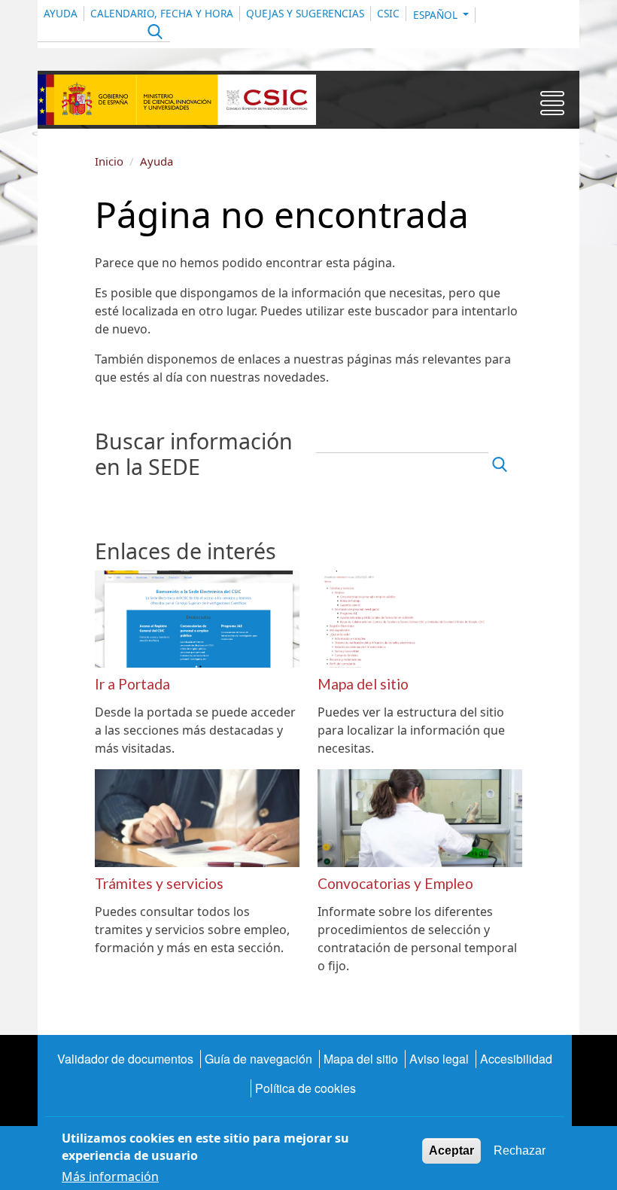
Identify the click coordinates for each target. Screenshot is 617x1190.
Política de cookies (305, 1088)
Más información (110, 1176)
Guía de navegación (258, 1058)
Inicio (109, 161)
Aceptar (451, 1150)
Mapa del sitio (361, 1058)
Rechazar (520, 1150)
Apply (153, 33)
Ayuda (61, 13)
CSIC (388, 13)
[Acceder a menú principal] (552, 106)
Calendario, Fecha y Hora (161, 13)
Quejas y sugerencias (305, 13)
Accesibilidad (516, 1058)
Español (436, 15)
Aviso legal (439, 1058)
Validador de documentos (125, 1058)
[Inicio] (177, 100)
